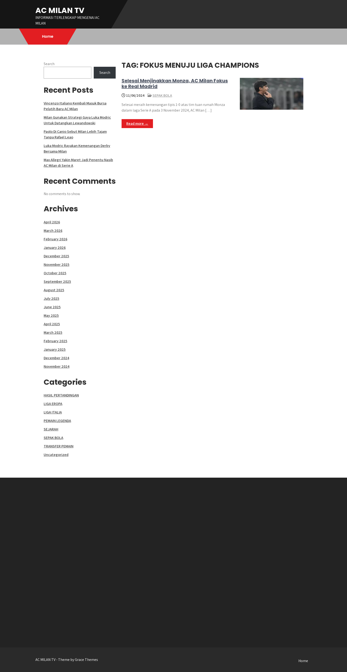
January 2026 (55, 247)
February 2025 (55, 340)
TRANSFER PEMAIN (58, 446)
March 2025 (53, 332)
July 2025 (51, 298)
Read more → (137, 123)
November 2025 (56, 264)
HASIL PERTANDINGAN (61, 395)
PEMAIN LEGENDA (57, 420)
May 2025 (51, 315)
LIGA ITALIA (53, 412)
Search (49, 63)
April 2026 (52, 222)
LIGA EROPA (53, 403)
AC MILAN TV (59, 10)
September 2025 (57, 281)
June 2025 (52, 307)
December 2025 (56, 256)
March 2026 (53, 230)
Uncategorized (56, 454)
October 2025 (55, 273)
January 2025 (55, 349)
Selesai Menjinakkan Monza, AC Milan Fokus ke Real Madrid (175, 83)
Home (47, 36)
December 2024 (56, 357)
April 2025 (52, 323)
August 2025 (54, 290)
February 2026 (55, 239)
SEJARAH (51, 429)
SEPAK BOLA (162, 95)
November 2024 (56, 366)
